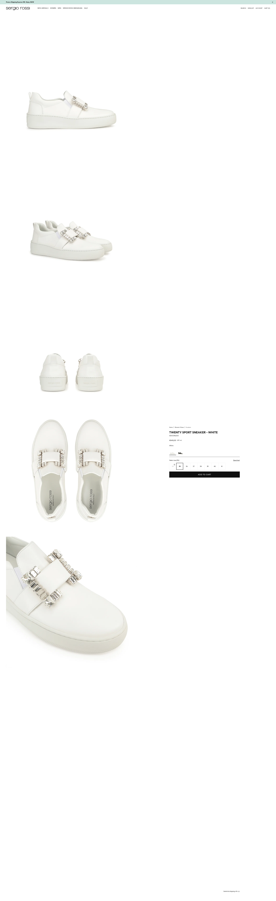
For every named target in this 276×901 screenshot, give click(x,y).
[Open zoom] (71, 77)
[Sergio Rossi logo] (18, 8)
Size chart (236, 460)
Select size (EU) (204, 460)
